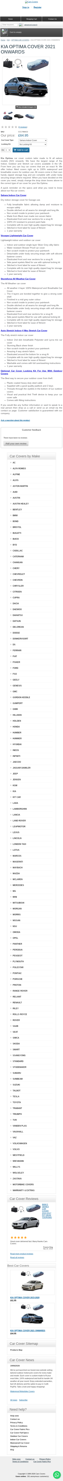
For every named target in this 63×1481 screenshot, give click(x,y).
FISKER (16, 662)
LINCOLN (17, 838)
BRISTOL (17, 527)
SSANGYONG (19, 1055)
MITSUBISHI (18, 903)
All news (13, 1400)
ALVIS (16, 480)
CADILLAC (18, 551)
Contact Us (52, 19)
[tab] (31, 429)
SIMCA (16, 1038)
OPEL (15, 938)
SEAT (15, 1032)
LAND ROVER (19, 821)
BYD (15, 545)
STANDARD (18, 1061)
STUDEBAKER (19, 1067)
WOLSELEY (18, 1173)
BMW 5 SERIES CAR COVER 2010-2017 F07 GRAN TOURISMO (47, 1211)
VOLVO (16, 1149)
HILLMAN (17, 715)
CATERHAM (18, 556)
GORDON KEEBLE (21, 697)
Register (37, 7)
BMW (15, 515)
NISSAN (16, 920)
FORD (15, 668)
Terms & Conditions (18, 1426)
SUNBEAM (18, 1079)
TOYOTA (17, 1102)
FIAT (15, 656)
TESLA (16, 1096)
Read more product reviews (21, 1254)
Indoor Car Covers (18, 1440)
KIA (8, 40)
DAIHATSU (18, 615)
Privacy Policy (16, 1423)
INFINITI (16, 756)
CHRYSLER (18, 586)
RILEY (16, 1008)
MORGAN (17, 909)
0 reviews (23, 127)
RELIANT (17, 997)
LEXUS (16, 832)
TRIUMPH (17, 1114)
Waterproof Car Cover (20, 1443)
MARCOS (17, 856)
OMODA (16, 932)
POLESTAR (18, 967)
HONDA (16, 727)
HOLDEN (17, 721)
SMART (16, 1049)
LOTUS (16, 850)
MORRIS (17, 914)
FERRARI (17, 650)
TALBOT (16, 1090)
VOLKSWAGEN (20, 1143)
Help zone (14, 1416)
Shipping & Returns (18, 1446)
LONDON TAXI (19, 844)
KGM (15, 785)
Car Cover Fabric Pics (20, 1429)
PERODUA (17, 950)
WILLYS (16, 1167)
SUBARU (17, 1073)
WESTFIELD (18, 1155)
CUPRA (16, 597)
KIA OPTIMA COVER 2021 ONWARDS (27, 1330)
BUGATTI (17, 533)
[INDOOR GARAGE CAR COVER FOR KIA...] (18, 116)
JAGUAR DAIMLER (21, 768)
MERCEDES (18, 885)
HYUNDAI (17, 744)
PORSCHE (17, 979)
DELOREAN (18, 627)
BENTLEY (17, 509)
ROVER (16, 1020)
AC (14, 462)
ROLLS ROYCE (20, 1014)
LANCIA (16, 815)
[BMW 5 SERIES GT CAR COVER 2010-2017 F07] (25, 1234)
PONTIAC (17, 973)
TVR (15, 1120)
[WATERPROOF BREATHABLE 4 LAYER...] (29, 116)
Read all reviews (17, 1257)
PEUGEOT (17, 955)
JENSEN (17, 779)
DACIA (16, 603)
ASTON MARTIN (20, 486)
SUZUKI (16, 1085)
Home (3, 40)
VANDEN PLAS (20, 1126)
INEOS (16, 750)
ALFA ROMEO (19, 468)
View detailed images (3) (27, 107)
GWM (15, 709)
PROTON (17, 985)
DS (14, 644)
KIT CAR (17, 797)
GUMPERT (18, 703)
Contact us (15, 1419)
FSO (15, 674)
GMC (15, 691)
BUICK (16, 539)
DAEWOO (17, 609)
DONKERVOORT (20, 639)
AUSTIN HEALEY (21, 504)
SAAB (15, 1026)
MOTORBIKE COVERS (23, 1184)
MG (14, 891)
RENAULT (17, 1002)
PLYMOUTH (18, 961)
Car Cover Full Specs (19, 1433)
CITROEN (17, 592)
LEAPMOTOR (19, 826)
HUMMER (17, 738)
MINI (15, 897)
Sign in (25, 7)
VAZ (15, 1137)
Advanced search (30, 25)
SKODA (16, 1044)
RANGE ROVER (20, 991)
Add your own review (16, 443)
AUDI (15, 492)
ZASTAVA (17, 1179)
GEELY (16, 680)
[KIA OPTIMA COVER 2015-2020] (32, 1282)
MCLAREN (17, 879)
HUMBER (17, 732)
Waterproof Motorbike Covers (22, 1391)
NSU (15, 926)
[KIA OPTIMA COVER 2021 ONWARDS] (7, 116)
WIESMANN (18, 1161)
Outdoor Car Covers (19, 1436)
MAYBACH (17, 867)
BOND (15, 521)
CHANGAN (17, 562)
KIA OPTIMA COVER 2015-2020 (24, 1297)
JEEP (15, 774)
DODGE (16, 633)
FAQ (12, 1450)
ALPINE (16, 474)
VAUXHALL (18, 1132)
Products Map (16, 1350)
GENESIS (17, 686)
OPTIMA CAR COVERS (20, 40)
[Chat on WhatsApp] (57, 1475)
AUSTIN (16, 498)
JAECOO (17, 762)
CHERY (16, 568)
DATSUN (17, 621)
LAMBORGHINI (20, 809)
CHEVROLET (19, 574)
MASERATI (18, 862)
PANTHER (17, 944)
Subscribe (23, 1400)
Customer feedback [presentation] (31, 430)
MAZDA (16, 873)
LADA (15, 803)
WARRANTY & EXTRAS (24, 1190)
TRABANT (17, 1108)
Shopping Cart (31, 19)
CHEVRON (17, 580)
